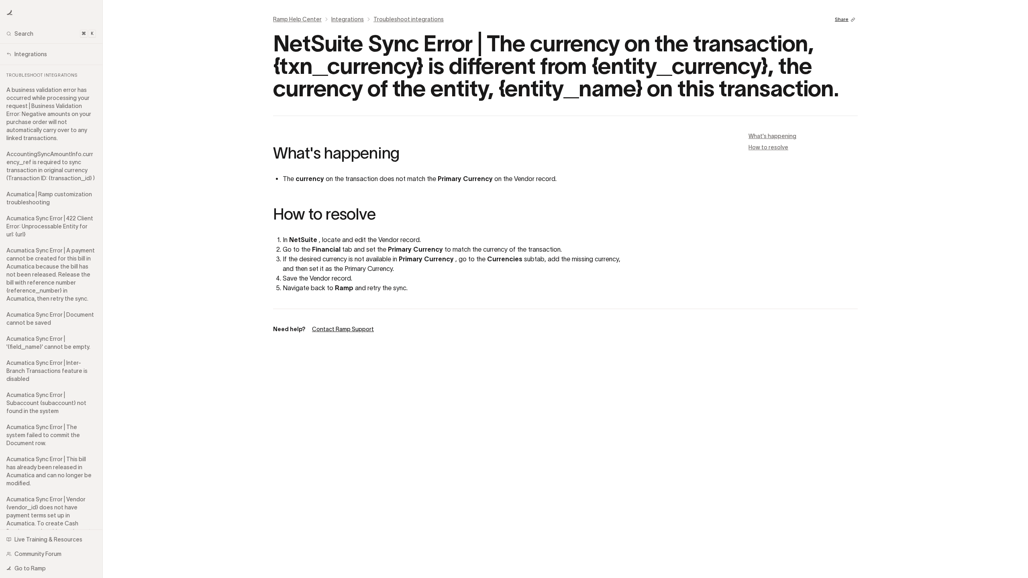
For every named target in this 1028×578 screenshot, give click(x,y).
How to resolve (768, 147)
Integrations (347, 19)
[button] (9, 12)
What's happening (772, 136)
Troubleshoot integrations (408, 19)
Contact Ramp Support (343, 329)
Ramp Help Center (297, 19)
